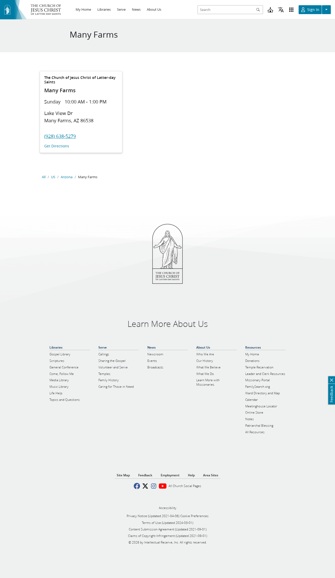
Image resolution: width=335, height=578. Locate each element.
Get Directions (56, 146)
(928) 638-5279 (60, 136)
